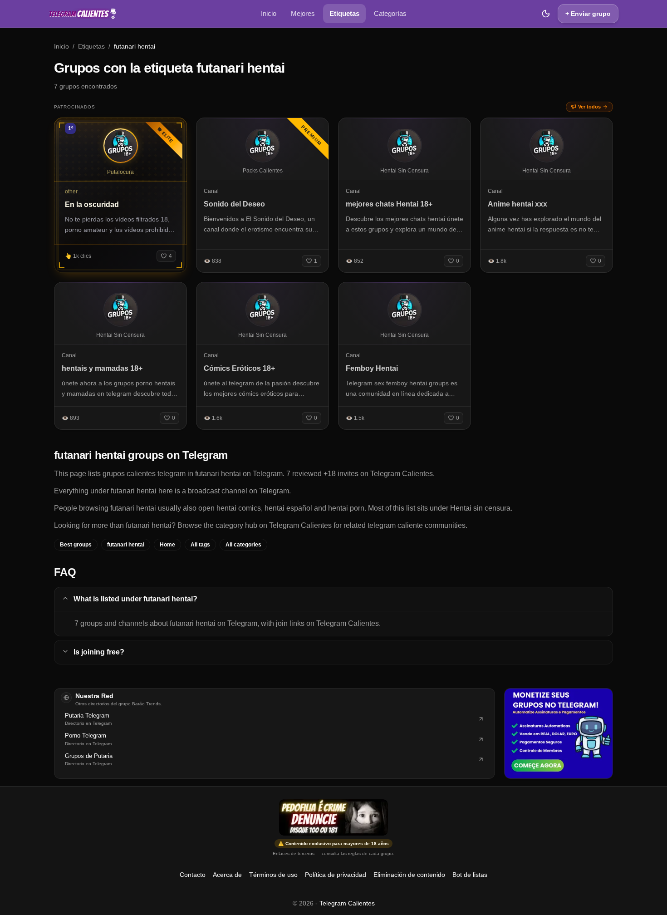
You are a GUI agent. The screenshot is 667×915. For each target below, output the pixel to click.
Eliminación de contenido (409, 874)
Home (167, 544)
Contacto (193, 874)
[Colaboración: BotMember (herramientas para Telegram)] (559, 733)
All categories (243, 544)
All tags (200, 544)
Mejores (303, 13)
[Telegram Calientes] (83, 13)
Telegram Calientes (347, 903)
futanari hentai (125, 544)
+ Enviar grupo (588, 13)
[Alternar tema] (546, 13)
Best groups (76, 544)
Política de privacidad (335, 874)
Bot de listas (469, 874)
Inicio (268, 13)
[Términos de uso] (333, 817)
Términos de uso (273, 874)
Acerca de (227, 874)
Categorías (390, 13)
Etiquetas (344, 13)
